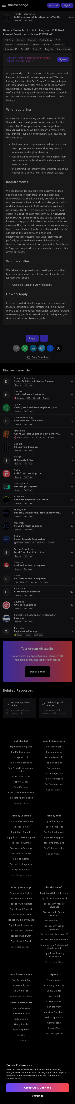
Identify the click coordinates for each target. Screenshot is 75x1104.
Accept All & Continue (37, 1087)
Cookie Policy (13, 1078)
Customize (37, 1095)
